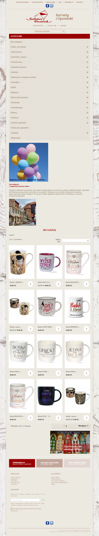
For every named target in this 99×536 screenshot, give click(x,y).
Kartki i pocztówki (18, 47)
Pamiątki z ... (16, 82)
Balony (14, 113)
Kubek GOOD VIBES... (45, 327)
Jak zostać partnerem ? (59, 482)
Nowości (14, 481)
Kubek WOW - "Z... (44, 416)
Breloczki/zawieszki (19, 97)
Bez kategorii (16, 42)
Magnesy (15, 92)
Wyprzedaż (16, 138)
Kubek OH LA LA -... (44, 282)
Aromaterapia (16, 108)
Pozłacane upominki (19, 128)
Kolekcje (14, 118)
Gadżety (14, 72)
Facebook (47, 5)
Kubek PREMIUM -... (73, 327)
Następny (83, 425)
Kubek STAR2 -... (15, 372)
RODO (53, 484)
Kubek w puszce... (15, 327)
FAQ (60, 2)
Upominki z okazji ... (19, 57)
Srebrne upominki (18, 123)
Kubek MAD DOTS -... (73, 282)
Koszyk (63, 25)
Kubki (13, 87)
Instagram (51, 5)
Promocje (69, 2)
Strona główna (22, 2)
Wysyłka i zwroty (58, 481)
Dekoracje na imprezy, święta (23, 77)
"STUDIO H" (76, 530)
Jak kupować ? (56, 479)
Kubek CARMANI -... (17, 282)
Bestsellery (15, 482)
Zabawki (14, 133)
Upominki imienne (18, 67)
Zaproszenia (16, 52)
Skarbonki (15, 102)
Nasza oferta (37, 2)
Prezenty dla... (17, 62)
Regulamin (50, 2)
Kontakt (80, 2)
